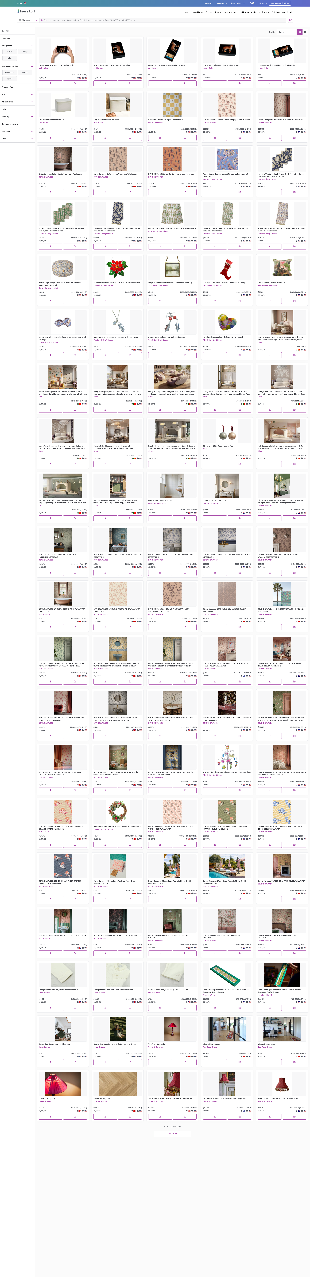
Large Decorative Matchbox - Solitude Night (57, 65)
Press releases (229, 12)
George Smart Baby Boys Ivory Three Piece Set (58, 990)
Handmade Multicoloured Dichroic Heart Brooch (223, 337)
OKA (205, 449)
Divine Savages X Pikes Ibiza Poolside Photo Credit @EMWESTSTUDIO (114, 882)
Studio (290, 12)
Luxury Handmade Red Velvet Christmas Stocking (224, 283)
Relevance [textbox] (283, 32)
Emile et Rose (44, 993)
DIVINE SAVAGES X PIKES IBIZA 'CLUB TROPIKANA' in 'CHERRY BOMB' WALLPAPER (61, 719)
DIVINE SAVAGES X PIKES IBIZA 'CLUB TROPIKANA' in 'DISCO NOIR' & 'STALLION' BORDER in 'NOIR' (116, 719)
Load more (172, 1134)
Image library (197, 12)
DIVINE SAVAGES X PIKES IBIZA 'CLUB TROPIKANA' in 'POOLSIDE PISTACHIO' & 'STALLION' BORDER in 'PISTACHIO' (61, 664)
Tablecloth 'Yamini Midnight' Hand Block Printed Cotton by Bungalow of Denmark (116, 229)
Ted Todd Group (210, 1047)
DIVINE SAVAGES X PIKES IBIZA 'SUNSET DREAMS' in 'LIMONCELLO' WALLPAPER (170, 773)
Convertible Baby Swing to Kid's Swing (54, 1044)
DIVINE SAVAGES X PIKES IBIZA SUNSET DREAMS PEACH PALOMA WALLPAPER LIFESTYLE (282, 773)
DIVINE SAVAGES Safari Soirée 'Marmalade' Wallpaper (171, 174)
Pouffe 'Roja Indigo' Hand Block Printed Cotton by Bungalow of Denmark (59, 284)
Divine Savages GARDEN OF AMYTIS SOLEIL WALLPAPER (281, 881)
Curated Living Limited (212, 179)
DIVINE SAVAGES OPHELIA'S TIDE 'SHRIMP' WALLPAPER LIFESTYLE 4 (62, 610)
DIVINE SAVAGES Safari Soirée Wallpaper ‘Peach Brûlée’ (227, 120)
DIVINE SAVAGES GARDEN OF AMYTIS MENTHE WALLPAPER (168, 936)
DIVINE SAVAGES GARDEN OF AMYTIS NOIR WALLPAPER (117, 935)
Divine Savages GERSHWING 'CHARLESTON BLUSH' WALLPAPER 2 (224, 610)
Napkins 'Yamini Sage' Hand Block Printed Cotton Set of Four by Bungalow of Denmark (62, 229)
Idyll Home (43, 122)
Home (185, 12)
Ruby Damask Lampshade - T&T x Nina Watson (278, 1098)
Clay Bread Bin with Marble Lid (51, 120)
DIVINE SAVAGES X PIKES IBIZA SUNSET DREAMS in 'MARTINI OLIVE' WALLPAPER (225, 827)
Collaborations (278, 12)
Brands (209, 12)
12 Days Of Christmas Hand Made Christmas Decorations (226, 772)
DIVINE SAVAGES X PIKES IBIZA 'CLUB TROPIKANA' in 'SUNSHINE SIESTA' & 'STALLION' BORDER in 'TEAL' (116, 664)
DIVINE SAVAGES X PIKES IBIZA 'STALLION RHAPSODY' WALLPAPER (281, 610)
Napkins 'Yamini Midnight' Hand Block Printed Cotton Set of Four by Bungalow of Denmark (281, 175)
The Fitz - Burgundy (156, 1044)
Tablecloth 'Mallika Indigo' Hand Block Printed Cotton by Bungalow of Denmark (281, 229)
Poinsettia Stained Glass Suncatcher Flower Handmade (116, 283)
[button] (21, 3)
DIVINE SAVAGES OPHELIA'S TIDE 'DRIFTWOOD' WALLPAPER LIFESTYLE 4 (278, 556)
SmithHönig (43, 68)
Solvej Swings (44, 1047)
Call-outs (255, 12)
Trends (218, 12)
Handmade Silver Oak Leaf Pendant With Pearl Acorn (115, 337)
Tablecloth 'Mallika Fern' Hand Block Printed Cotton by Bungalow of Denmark (225, 229)
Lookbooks (244, 12)
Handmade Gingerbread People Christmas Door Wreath (117, 826)
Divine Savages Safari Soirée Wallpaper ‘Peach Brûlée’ (281, 120)
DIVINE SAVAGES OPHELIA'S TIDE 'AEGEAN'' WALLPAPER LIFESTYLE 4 (117, 556)
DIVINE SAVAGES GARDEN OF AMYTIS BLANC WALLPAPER (222, 936)
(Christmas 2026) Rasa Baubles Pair (218, 446)
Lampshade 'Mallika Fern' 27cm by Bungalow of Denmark (172, 228)
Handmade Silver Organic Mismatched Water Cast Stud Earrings (62, 338)
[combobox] (286, 32)
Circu (260, 342)
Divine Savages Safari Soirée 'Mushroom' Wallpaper (60, 174)
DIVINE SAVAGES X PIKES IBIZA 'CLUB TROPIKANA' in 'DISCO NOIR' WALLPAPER (171, 719)
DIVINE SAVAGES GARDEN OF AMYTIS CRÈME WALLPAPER (277, 936)
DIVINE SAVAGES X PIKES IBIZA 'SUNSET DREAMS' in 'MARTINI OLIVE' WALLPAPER (115, 773)
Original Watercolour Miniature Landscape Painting (170, 283)
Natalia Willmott (210, 995)
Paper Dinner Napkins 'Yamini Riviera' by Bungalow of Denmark (225, 175)
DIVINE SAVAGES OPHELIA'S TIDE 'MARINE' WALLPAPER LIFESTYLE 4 (171, 556)
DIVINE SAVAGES (155, 122)
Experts (265, 12)
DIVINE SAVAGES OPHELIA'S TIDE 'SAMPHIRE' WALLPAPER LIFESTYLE (58, 556)
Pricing (232, 3)
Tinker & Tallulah (155, 1047)
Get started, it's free (280, 3)
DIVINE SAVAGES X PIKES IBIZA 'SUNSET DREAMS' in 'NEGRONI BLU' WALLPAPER (61, 882)
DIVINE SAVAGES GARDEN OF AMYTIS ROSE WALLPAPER (62, 935)
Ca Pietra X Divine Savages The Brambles (165, 120)
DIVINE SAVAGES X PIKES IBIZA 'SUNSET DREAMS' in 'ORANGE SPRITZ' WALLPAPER (61, 773)
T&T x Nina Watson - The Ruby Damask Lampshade (170, 1098)
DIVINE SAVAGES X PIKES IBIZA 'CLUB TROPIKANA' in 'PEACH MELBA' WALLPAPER (225, 664)
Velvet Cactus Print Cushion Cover (272, 283)
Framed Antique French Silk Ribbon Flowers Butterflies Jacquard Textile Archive (225, 991)
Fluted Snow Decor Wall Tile (160, 500)
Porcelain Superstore (157, 503)
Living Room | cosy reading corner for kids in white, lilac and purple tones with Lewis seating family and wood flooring (171, 392)
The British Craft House (103, 286)
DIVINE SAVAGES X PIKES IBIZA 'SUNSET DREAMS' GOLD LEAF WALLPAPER (227, 719)
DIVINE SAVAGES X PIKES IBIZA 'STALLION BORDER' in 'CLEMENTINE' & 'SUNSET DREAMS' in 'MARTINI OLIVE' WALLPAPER (281, 719)
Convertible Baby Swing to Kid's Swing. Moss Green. (114, 1044)
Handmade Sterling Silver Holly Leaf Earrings (167, 337)
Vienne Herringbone (211, 1044)
